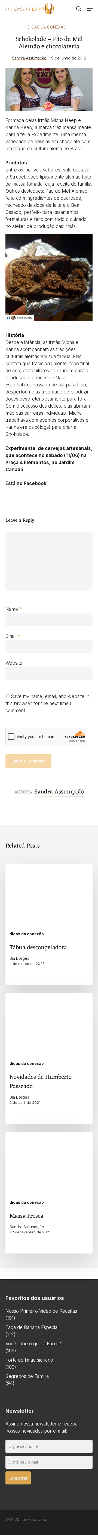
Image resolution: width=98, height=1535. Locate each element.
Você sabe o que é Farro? (33, 1343)
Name (13, 609)
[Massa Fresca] (49, 1192)
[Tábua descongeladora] (49, 924)
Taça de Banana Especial (32, 1327)
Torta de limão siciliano (29, 1360)
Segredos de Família (27, 1376)
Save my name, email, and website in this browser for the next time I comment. (47, 703)
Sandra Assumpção (29, 58)
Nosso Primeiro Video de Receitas (41, 1311)
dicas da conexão (47, 27)
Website (13, 663)
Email (12, 636)
